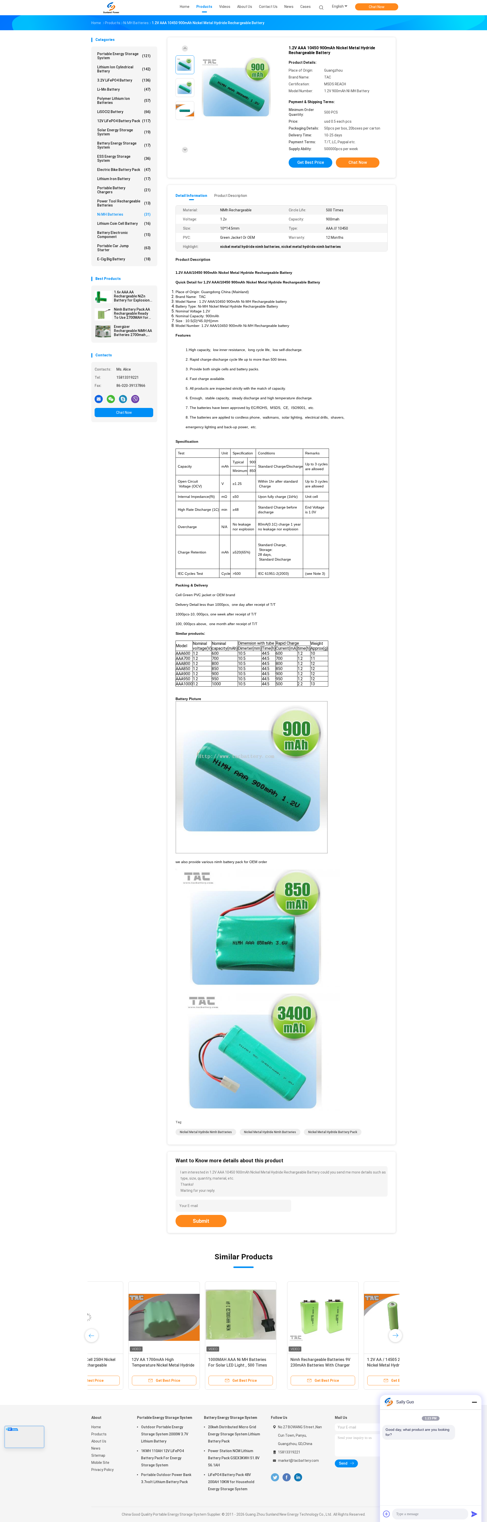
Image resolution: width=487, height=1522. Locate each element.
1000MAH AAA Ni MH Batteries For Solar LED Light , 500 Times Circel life (353, 1365)
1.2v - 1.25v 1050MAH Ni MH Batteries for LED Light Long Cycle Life (127, 1365)
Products (99, 1434)
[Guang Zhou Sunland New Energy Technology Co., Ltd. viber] (135, 399)
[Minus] (474, 1402)
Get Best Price (310, 162)
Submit (201, 1221)
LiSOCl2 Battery (124, 112)
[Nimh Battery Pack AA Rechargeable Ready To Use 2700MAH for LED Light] (103, 314)
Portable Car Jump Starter (124, 248)
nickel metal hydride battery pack (332, 1132)
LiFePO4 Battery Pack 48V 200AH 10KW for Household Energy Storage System (231, 1482)
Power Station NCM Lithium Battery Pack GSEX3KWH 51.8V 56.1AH (233, 1458)
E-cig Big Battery (124, 259)
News (95, 1448)
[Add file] (386, 1513)
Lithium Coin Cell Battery (124, 223)
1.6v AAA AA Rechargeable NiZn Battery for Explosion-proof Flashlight (132, 296)
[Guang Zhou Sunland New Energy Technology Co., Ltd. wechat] (111, 399)
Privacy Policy (102, 1470)
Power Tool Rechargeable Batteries (124, 203)
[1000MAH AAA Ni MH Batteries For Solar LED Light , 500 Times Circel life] (356, 1317)
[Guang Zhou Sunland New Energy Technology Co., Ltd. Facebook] (286, 1477)
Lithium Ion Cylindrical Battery (124, 69)
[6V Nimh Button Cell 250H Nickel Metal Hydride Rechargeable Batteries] (203, 1317)
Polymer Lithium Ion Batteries (124, 101)
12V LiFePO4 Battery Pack (124, 121)
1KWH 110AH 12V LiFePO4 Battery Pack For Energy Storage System (162, 1458)
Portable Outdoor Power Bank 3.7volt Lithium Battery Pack (166, 1478)
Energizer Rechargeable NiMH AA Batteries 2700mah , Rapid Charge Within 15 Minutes (133, 331)
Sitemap (98, 1455)
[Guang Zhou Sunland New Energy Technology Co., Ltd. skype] (123, 399)
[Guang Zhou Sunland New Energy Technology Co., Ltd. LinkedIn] (298, 1477)
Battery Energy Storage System (124, 145)
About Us (98, 1441)
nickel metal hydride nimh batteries (206, 1132)
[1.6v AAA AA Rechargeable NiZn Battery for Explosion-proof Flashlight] (103, 297)
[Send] (474, 1513)
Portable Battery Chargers (124, 190)
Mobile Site (100, 1463)
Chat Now (377, 7)
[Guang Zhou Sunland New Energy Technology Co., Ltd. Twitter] (275, 1477)
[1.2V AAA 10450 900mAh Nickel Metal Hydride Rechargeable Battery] (239, 88)
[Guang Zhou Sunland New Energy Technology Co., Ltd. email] (99, 399)
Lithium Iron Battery (124, 179)
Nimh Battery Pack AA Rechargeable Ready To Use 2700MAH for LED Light (132, 313)
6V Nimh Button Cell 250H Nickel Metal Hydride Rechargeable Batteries (201, 1365)
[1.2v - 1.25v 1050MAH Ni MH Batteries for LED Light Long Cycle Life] (127, 1317)
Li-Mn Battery (124, 89)
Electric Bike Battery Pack (124, 170)
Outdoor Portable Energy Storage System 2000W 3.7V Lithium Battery (164, 1434)
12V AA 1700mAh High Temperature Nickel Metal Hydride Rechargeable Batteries (279, 1365)
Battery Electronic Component (124, 235)
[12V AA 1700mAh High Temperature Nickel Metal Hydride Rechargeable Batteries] (280, 1317)
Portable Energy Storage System (124, 56)
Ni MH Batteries (124, 214)
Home (96, 1427)
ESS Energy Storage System (124, 158)
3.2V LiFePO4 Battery (124, 80)
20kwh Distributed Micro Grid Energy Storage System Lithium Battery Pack (234, 1434)
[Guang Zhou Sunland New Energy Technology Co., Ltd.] (111, 8)
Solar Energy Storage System (124, 132)
